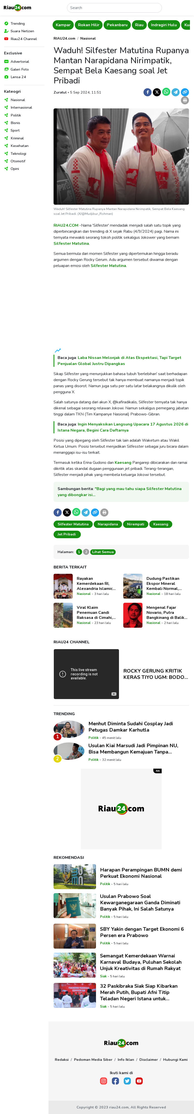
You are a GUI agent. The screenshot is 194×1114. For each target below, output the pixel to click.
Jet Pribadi (67, 534)
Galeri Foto (20, 69)
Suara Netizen (22, 31)
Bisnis (15, 122)
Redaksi (62, 1059)
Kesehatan (20, 145)
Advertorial (20, 61)
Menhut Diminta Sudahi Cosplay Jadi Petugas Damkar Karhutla (130, 726)
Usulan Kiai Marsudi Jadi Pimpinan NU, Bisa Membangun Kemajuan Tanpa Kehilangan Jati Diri (133, 748)
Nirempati (135, 524)
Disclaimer (148, 1059)
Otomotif (18, 161)
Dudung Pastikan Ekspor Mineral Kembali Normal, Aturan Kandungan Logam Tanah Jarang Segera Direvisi (166, 583)
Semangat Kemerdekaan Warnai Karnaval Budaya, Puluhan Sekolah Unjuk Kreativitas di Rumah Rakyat (141, 962)
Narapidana (108, 524)
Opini (15, 168)
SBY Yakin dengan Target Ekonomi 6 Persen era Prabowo (142, 932)
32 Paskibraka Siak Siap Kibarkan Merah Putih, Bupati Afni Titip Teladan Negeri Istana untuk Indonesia (139, 992)
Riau (122, 25)
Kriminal (17, 138)
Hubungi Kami (175, 1059)
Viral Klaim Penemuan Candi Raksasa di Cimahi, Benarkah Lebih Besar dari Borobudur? (98, 612)
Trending (18, 23)
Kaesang (123, 462)
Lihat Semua (103, 551)
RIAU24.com (64, 38)
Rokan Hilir (71, 25)
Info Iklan (126, 1059)
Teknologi (18, 153)
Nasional (18, 99)
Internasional (21, 107)
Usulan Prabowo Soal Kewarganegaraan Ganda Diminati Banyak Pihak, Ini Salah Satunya (140, 902)
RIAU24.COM (66, 225)
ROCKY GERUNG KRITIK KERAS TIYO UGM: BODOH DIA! (155, 674)
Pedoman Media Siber (93, 1059)
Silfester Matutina (71, 243)
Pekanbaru (100, 25)
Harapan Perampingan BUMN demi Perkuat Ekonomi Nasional (141, 873)
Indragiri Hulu (147, 25)
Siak (103, 976)
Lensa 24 (18, 76)
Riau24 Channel (24, 38)
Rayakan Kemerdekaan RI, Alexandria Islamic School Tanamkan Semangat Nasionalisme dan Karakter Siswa (95, 583)
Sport (15, 130)
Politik (16, 115)
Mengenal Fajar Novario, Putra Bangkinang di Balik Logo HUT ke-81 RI (165, 612)
